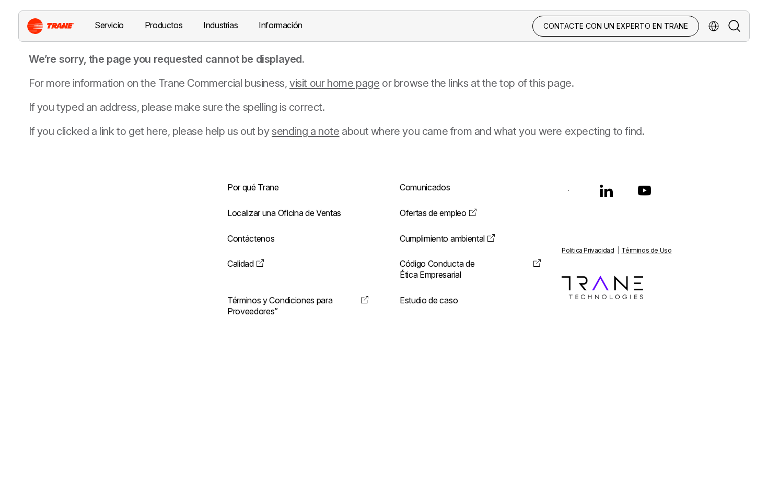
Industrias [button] (220, 25)
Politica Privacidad (588, 250)
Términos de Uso (646, 250)
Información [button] (280, 25)
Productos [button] (163, 25)
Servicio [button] (109, 25)
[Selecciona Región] (713, 26)
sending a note (305, 131)
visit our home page (334, 83)
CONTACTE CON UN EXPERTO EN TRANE (615, 25)
